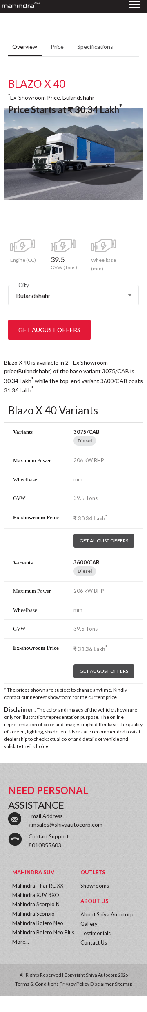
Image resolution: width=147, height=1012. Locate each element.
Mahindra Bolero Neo (37, 923)
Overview (25, 46)
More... (20, 941)
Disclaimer (102, 984)
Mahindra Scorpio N (36, 904)
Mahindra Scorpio (33, 913)
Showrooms (94, 885)
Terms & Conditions (37, 984)
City (23, 284)
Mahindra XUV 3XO (35, 895)
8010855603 (45, 845)
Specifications (95, 46)
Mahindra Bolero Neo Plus (43, 932)
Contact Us (93, 942)
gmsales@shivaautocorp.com (65, 824)
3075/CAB (87, 432)
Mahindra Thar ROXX (37, 885)
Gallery (89, 924)
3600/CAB (87, 562)
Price (58, 46)
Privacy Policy (74, 984)
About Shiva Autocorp (107, 914)
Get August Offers (49, 329)
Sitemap (123, 984)
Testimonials (95, 933)
